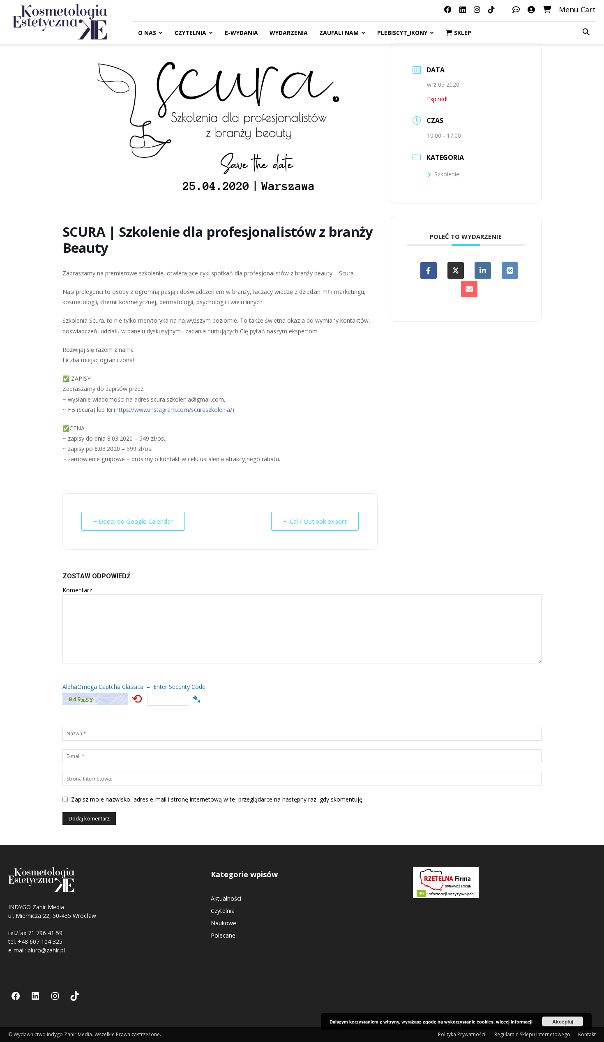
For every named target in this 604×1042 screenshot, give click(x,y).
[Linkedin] (483, 270)
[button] (586, 33)
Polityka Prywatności (462, 1034)
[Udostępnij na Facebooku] (428, 270)
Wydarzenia (289, 33)
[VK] (510, 270)
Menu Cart (577, 9)
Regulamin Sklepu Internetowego (532, 1034)
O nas (147, 33)
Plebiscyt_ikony (402, 33)
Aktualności (226, 898)
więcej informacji (514, 1022)
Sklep (461, 33)
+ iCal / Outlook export (315, 521)
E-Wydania (241, 33)
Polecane (223, 935)
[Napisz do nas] (516, 9)
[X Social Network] (455, 270)
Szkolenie (446, 174)
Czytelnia (190, 33)
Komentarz (77, 590)
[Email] (469, 289)
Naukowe (223, 923)
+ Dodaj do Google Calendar (133, 521)
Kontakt (587, 1034)
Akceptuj (562, 1021)
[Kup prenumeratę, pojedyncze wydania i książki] (547, 9)
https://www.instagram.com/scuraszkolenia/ (173, 410)
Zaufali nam (339, 33)
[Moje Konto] (531, 9)
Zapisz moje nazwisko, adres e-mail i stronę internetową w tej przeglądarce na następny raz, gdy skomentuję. (217, 799)
